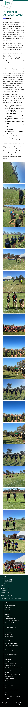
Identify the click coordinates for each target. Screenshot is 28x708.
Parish (6, 692)
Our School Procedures (11, 618)
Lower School (8, 630)
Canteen (7, 672)
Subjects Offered (9, 636)
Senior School (8, 632)
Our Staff (7, 614)
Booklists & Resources (10, 663)
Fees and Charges (9, 650)
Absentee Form (9, 676)
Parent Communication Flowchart (13, 667)
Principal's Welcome (10, 605)
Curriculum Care (9, 634)
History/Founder (9, 609)
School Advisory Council (11, 687)
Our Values (7, 607)
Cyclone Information (10, 678)
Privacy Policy (5, 703)
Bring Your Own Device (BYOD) (12, 674)
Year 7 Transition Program (11, 645)
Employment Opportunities (12, 620)
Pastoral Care (8, 612)
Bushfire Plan (8, 680)
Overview (7, 657)
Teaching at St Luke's (10, 622)
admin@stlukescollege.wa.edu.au (12, 598)
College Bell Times (10, 665)
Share (4, 18)
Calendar (7, 661)
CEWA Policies (8, 616)
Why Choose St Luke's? (11, 643)
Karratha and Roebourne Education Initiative (13, 697)
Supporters (7, 694)
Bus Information (9, 659)
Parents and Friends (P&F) (11, 690)
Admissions (8, 647)
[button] (2, 0)
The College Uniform (10, 670)
